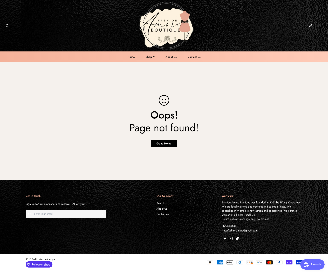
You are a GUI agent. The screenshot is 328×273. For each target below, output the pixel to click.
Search (160, 203)
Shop (149, 57)
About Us (171, 57)
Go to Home (164, 143)
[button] (318, 26)
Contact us (162, 214)
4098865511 (229, 226)
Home (131, 57)
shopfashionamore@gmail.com (239, 230)
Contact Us (194, 57)
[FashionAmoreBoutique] (164, 25)
